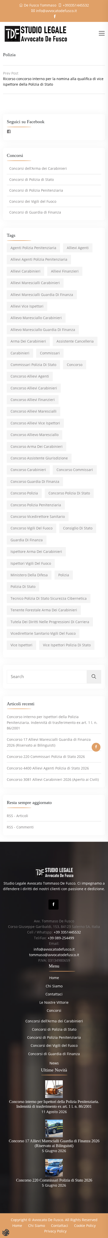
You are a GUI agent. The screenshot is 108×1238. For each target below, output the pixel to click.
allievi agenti (78, 247)
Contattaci (54, 994)
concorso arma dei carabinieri (37, 446)
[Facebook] (53, 904)
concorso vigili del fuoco (31, 528)
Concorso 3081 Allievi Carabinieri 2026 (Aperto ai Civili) (53, 779)
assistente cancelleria (75, 341)
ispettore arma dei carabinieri (36, 551)
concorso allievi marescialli (34, 411)
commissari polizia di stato (33, 364)
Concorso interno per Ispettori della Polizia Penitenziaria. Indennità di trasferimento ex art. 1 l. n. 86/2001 (52, 722)
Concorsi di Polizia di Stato (31, 179)
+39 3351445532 (67, 932)
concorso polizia (24, 493)
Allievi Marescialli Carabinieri (35, 282)
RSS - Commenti (20, 827)
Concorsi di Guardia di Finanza (35, 212)
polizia (63, 575)
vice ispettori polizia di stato (67, 645)
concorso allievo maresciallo (35, 434)
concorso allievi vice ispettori (35, 423)
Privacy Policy (55, 1231)
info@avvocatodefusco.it (56, 10)
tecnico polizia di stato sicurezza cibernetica (49, 598)
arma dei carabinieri (28, 341)
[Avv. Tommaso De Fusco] (35, 33)
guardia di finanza (27, 540)
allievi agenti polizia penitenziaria (39, 259)
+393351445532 (76, 5)
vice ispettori (21, 645)
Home (54, 977)
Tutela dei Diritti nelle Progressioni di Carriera (50, 621)
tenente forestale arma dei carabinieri (44, 610)
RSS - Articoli (17, 815)
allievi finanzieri (65, 271)
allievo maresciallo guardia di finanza (43, 329)
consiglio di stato (77, 528)
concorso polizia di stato (69, 493)
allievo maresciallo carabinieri (36, 317)
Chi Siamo (54, 986)
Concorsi (54, 1010)
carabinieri (20, 353)
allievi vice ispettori (27, 306)
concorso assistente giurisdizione (39, 458)
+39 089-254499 (61, 937)
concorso (74, 364)
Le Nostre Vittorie (54, 1002)
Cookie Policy (85, 1225)
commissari (50, 353)
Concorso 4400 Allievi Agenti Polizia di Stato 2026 (48, 768)
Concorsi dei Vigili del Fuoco (32, 201)
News (54, 1063)
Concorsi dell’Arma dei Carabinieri (38, 168)
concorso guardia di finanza (35, 481)
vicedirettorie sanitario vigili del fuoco (43, 633)
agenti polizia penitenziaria (33, 247)
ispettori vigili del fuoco (31, 563)
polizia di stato (23, 586)
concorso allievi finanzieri (33, 399)
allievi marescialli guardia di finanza (42, 294)
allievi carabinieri (25, 271)
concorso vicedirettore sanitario (38, 516)
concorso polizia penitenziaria (36, 505)
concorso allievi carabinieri (34, 388)
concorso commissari (75, 469)
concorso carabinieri (28, 469)
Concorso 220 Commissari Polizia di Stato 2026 (46, 756)
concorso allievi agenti (30, 376)
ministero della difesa (29, 575)
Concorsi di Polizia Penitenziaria (36, 190)
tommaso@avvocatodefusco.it (54, 954)
